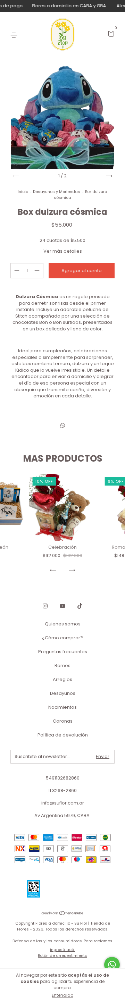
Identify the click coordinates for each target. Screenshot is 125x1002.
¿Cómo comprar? (62, 637)
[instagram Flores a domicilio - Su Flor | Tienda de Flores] (45, 606)
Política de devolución (63, 735)
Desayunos (62, 693)
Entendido (62, 995)
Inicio (23, 191)
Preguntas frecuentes (62, 651)
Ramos (62, 665)
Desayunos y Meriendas (56, 191)
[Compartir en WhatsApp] (62, 425)
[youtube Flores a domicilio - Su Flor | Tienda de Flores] (62, 606)
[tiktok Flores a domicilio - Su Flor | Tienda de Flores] (80, 606)
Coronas (63, 721)
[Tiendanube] (62, 913)
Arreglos (62, 679)
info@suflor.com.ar (62, 803)
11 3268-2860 (62, 790)
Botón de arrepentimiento (62, 955)
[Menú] (15, 35)
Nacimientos (62, 707)
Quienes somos (63, 624)
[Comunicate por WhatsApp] (112, 964)
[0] (110, 35)
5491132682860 (63, 778)
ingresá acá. (62, 949)
